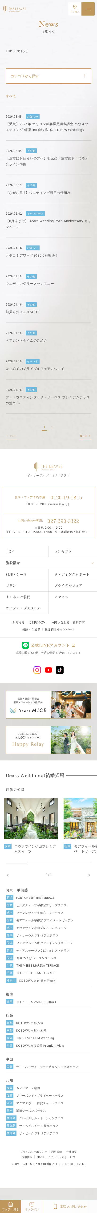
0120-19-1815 (66, 497)
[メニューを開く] (88, 9)
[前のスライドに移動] (8, 875)
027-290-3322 (63, 520)
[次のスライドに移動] (89, 875)
